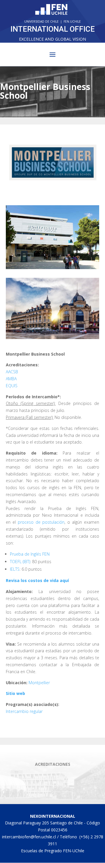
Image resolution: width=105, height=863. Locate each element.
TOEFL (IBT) (20, 561)
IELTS (15, 569)
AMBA (11, 378)
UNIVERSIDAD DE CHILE (41, 21)
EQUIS (12, 385)
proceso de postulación (41, 522)
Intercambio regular (24, 711)
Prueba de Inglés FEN (30, 554)
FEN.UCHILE (72, 21)
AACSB (12, 371)
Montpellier (39, 682)
